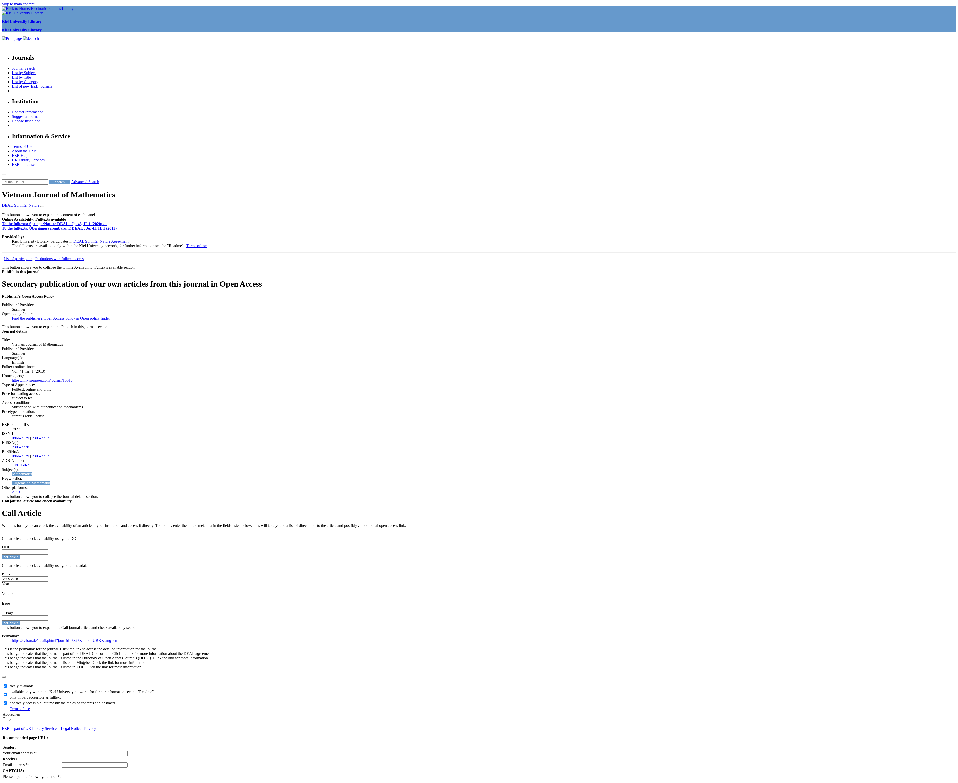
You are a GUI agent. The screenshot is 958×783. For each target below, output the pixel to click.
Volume (8, 593)
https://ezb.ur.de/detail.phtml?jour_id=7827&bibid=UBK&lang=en (64, 640)
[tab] (479, 219)
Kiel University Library (22, 21)
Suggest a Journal (26, 116)
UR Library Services (28, 160)
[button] (34, 219)
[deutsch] (31, 38)
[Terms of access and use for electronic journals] (106, 224)
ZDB (16, 492)
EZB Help (20, 155)
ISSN (6, 574)
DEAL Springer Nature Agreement (100, 241)
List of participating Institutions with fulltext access (44, 259)
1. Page (8, 613)
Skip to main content (18, 4)
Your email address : (20, 753)
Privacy (90, 728)
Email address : (16, 765)
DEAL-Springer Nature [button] (20, 205)
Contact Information (28, 112)
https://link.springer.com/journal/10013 (42, 380)
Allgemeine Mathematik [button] (31, 483)
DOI (5, 547)
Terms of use (196, 246)
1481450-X (21, 465)
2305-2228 (20, 447)
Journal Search (23, 68)
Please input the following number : (32, 776)
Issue (6, 603)
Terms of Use (22, 146)
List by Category (25, 82)
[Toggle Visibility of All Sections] (42, 206)
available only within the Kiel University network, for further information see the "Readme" (82, 692)
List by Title (21, 77)
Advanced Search (85, 182)
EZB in (24, 164)
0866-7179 (20, 438)
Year (5, 584)
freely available (22, 686)
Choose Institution (26, 121)
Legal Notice (71, 728)
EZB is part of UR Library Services (30, 728)
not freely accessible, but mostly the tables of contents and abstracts (62, 703)
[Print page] (12, 38)
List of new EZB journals (32, 86)
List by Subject (24, 73)
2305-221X (41, 438)
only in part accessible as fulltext (35, 697)
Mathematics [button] (22, 474)
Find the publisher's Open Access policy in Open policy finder (61, 318)
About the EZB (24, 151)
